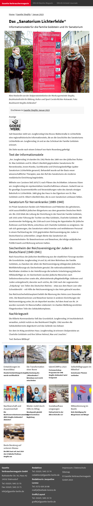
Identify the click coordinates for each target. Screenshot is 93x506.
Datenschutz (80, 467)
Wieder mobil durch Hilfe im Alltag (36, 407)
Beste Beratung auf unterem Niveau (12, 446)
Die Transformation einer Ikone (35, 368)
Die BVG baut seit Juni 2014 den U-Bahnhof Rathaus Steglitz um (14, 454)
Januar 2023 (38, 14)
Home (12, 14)
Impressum (67, 467)
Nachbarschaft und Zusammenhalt (12, 407)
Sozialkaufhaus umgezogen (56, 407)
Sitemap (66, 472)
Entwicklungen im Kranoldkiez (12, 368)
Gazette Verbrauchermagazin (15, 3)
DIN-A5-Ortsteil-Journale (67, 3)
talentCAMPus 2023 (57, 366)
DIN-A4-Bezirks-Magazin (43, 3)
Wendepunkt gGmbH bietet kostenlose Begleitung (34, 414)
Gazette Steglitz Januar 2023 (36, 110)
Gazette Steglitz (23, 14)
